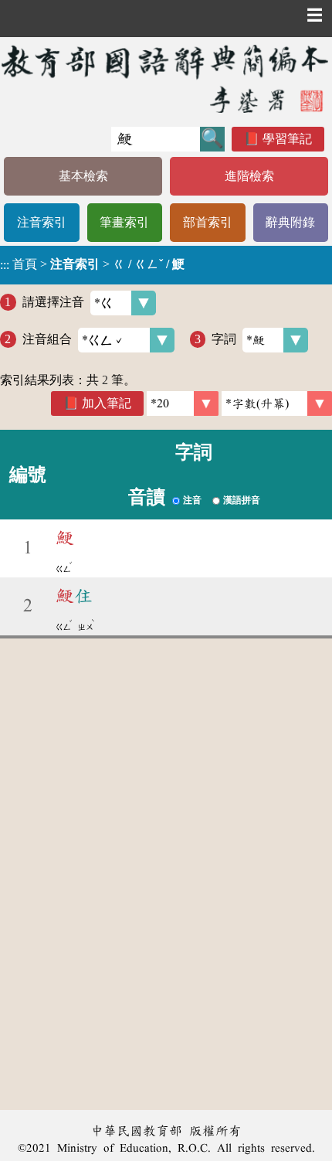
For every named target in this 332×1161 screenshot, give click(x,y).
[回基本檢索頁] (166, 78)
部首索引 (207, 222)
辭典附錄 (290, 222)
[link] (277, 403)
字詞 (224, 339)
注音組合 (47, 339)
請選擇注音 (53, 301)
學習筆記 (287, 138)
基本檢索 (83, 175)
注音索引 (41, 222)
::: (4, 264)
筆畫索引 (124, 222)
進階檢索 (249, 175)
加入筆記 (106, 403)
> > (92, 264)
